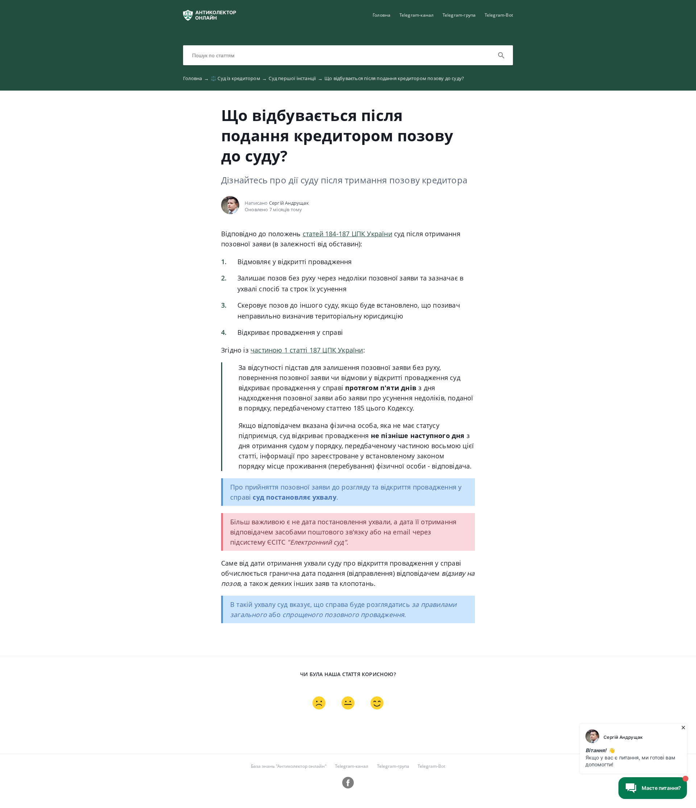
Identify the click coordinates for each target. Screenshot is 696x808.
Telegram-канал (416, 15)
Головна (381, 15)
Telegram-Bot (499, 15)
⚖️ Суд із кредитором (239, 78)
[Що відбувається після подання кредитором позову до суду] (209, 18)
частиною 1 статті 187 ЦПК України (306, 350)
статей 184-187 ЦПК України (347, 233)
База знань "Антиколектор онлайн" (289, 766)
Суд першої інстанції (295, 78)
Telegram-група (459, 15)
